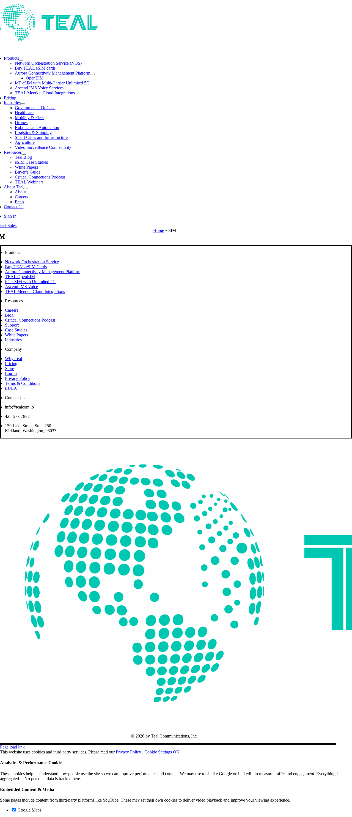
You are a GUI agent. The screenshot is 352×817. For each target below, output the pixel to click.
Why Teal (13, 358)
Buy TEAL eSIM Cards (26, 266)
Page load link (12, 747)
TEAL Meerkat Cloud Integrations (35, 291)
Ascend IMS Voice (21, 286)
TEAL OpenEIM (20, 276)
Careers (11, 310)
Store (9, 368)
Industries (13, 340)
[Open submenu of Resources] (24, 154)
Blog (9, 315)
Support (12, 325)
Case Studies (16, 330)
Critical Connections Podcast (30, 320)
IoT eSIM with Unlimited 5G (30, 281)
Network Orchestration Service (32, 261)
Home (158, 230)
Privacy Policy (17, 378)
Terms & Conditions (22, 383)
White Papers (16, 335)
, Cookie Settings (157, 752)
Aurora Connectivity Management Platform (42, 271)
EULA (11, 388)
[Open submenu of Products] (21, 60)
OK (176, 752)
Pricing (11, 363)
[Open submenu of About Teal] (25, 188)
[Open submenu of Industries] (23, 104)
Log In (11, 373)
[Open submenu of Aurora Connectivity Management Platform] (92, 74)
